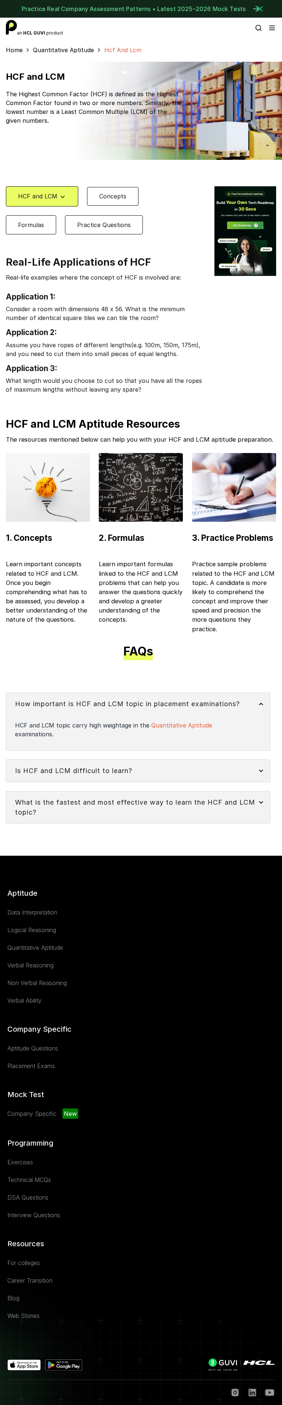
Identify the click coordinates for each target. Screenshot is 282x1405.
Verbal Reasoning (30, 965)
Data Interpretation (32, 912)
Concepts (112, 196)
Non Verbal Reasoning (37, 983)
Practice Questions (104, 225)
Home (14, 50)
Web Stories (23, 1315)
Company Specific (32, 1113)
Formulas (31, 225)
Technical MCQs (29, 1179)
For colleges (23, 1262)
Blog (13, 1298)
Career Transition (30, 1280)
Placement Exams (31, 1066)
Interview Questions (33, 1215)
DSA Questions (27, 1197)
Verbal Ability (24, 1000)
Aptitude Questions (32, 1048)
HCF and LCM (37, 196)
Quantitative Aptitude (63, 50)
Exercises (20, 1162)
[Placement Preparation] (11, 27)
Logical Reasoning (31, 930)
